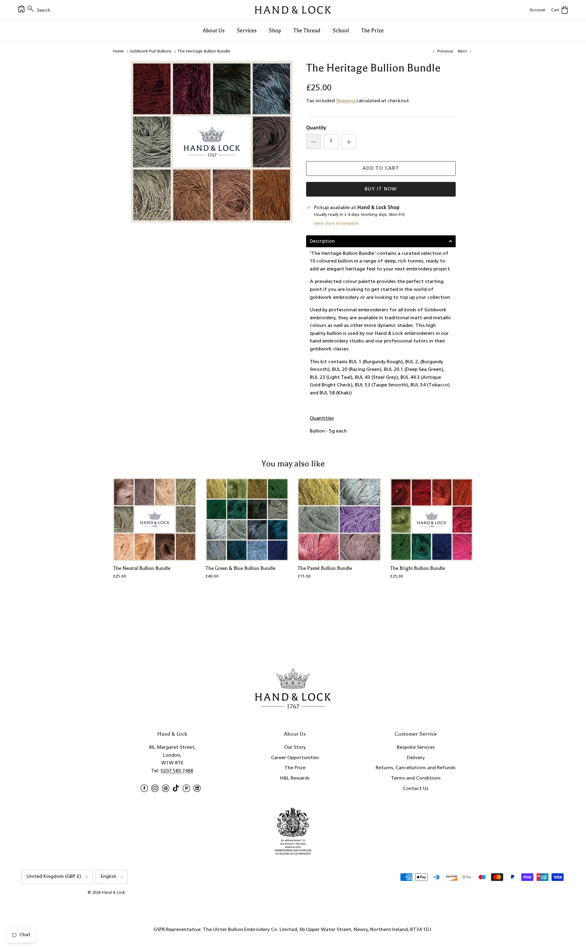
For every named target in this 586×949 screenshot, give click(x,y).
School (341, 30)
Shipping (345, 101)
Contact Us (416, 788)
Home (118, 51)
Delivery (416, 757)
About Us (214, 30)
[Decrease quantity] (313, 141)
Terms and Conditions (416, 778)
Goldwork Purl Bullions (151, 51)
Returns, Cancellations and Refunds (416, 768)
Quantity (316, 128)
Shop (275, 30)
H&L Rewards (295, 778)
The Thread (306, 30)
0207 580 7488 (177, 771)
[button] (381, 241)
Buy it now (381, 189)
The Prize (372, 30)
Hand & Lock (113, 893)
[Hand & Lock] (293, 10)
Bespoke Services (416, 747)
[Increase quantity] (349, 141)
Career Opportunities (295, 757)
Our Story (295, 747)
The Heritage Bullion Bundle (203, 51)
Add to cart (380, 168)
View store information (336, 224)
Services (247, 30)
